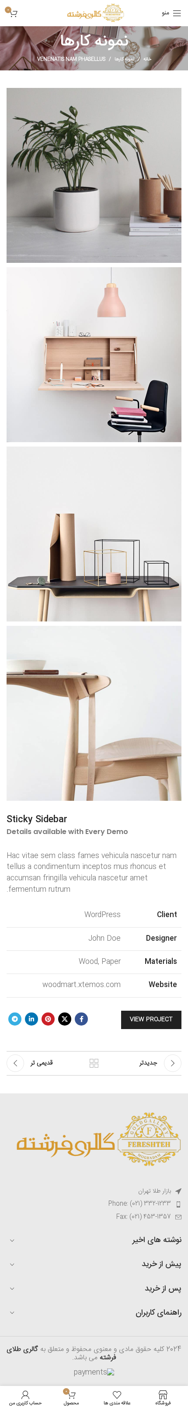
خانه (147, 59)
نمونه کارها (124, 59)
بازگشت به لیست (94, 1063)
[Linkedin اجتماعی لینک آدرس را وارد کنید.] (31, 1019)
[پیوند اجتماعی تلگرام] (14, 1019)
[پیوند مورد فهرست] (94, 1204)
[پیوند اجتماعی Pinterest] (48, 1019)
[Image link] (94, 1140)
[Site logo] (94, 13)
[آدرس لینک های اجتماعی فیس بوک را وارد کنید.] (81, 1019)
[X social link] (64, 1019)
